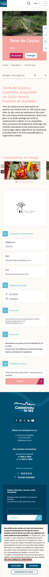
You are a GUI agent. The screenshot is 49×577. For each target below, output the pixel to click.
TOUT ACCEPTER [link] (16, 566)
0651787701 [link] (9, 246)
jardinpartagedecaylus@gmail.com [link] (18, 260)
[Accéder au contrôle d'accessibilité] (46, 48)
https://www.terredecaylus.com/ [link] (17, 274)
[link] (3, 3)
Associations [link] (16, 65)
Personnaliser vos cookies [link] (23, 572)
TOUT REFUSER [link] (33, 566)
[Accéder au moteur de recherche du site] (29, 3)
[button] (45, 3)
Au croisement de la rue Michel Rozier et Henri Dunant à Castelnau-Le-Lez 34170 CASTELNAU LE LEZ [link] (22, 321)
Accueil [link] (5, 65)
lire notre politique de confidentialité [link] (18, 560)
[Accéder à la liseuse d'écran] (46, 41)
